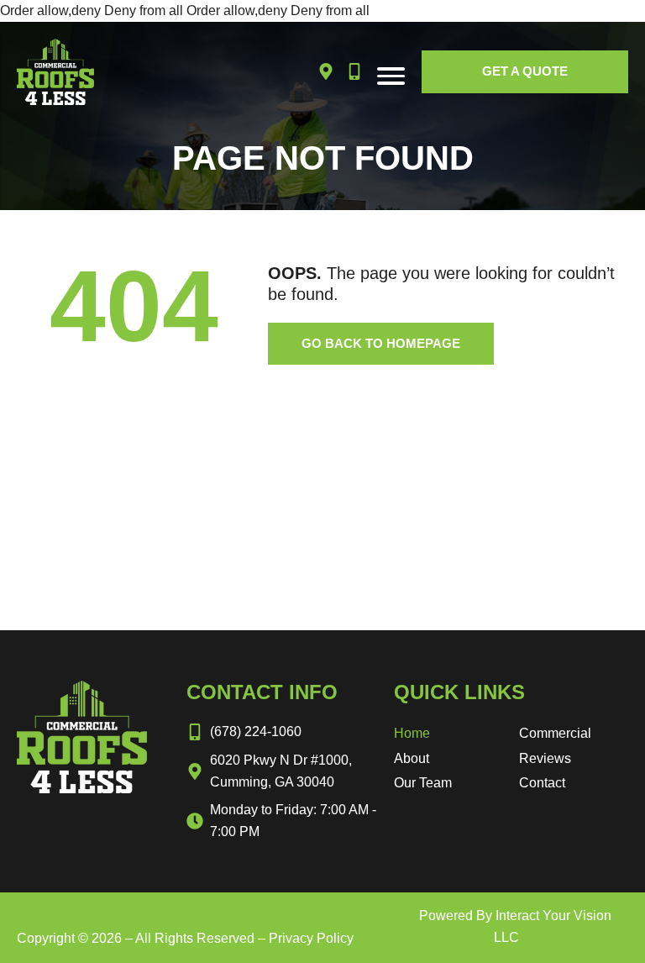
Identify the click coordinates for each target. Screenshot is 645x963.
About (411, 758)
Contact (542, 783)
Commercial (555, 733)
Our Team (423, 783)
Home (412, 733)
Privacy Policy (311, 938)
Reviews (545, 758)
